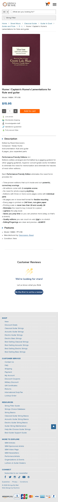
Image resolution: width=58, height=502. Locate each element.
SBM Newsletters (12, 453)
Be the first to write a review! (29, 292)
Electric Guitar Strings (14, 335)
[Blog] (28, 477)
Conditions (24, 482)
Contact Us (9, 362)
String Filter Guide (12, 406)
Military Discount (11, 382)
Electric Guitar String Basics (16, 423)
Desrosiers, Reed (26, 235)
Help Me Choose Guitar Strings (18, 429)
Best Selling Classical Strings (17, 342)
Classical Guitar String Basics (17, 416)
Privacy (14, 482)
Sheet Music (16, 24)
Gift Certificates (11, 386)
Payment (8, 372)
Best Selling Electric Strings (16, 349)
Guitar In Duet (46, 24)
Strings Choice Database (15, 409)
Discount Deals (11, 325)
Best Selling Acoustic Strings (17, 345)
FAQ (6, 365)
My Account (10, 375)
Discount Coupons (12, 379)
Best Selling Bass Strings (15, 352)
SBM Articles (10, 443)
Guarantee (6, 482)
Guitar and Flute (8, 26)
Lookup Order (10, 396)
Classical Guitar (30, 24)
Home (4, 24)
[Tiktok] (19, 477)
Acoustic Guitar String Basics (17, 419)
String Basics (10, 413)
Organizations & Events (14, 460)
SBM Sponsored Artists (14, 446)
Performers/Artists (12, 456)
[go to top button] (53, 426)
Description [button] (10, 139)
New (6, 322)
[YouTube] (24, 477)
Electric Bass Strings (13, 338)
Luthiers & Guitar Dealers (15, 463)
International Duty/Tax (14, 392)
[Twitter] (10, 477)
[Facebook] (6, 477)
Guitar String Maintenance (15, 426)
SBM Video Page (12, 450)
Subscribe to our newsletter (16, 473)
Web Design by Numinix (11, 488)
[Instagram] (15, 477)
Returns (8, 389)
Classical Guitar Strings (14, 328)
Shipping (8, 369)
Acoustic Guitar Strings (14, 332)
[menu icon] (54, 5)
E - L (21, 26)
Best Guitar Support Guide (16, 433)
